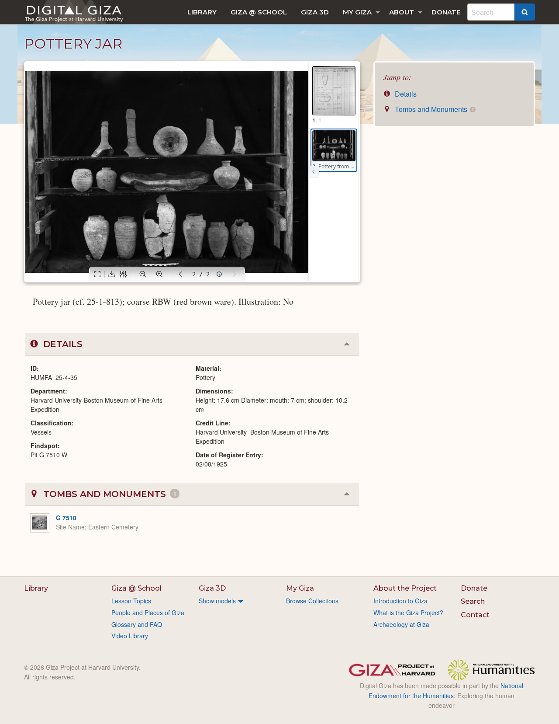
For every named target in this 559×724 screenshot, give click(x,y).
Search (473, 601)
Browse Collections (312, 600)
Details (405, 94)
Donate (445, 12)
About (401, 12)
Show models (217, 601)
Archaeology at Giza (401, 624)
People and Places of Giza (147, 612)
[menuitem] (202, 12)
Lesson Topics (131, 600)
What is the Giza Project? (408, 612)
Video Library (129, 635)
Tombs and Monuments (433, 109)
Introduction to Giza (400, 600)
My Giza (357, 12)
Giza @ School (259, 12)
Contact (475, 615)
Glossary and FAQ (136, 624)
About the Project (405, 588)
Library (202, 12)
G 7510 (66, 517)
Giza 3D (315, 12)
